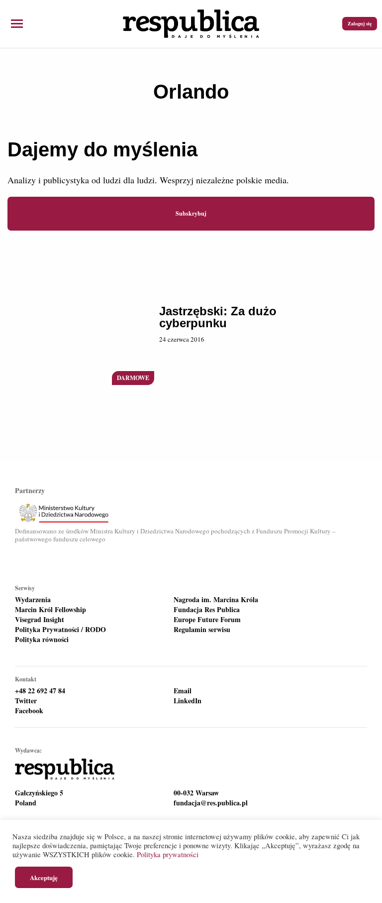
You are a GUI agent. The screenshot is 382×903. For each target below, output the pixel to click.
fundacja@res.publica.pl (211, 802)
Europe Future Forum (207, 619)
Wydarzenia (33, 599)
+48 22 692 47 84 (40, 690)
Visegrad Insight (39, 619)
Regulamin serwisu (202, 629)
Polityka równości (42, 639)
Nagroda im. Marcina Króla (216, 599)
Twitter (26, 700)
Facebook (29, 710)
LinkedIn (187, 700)
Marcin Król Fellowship (50, 609)
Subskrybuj (191, 213)
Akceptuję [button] (44, 877)
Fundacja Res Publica (207, 609)
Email (182, 690)
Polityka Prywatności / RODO (60, 629)
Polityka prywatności (167, 854)
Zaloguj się (360, 23)
